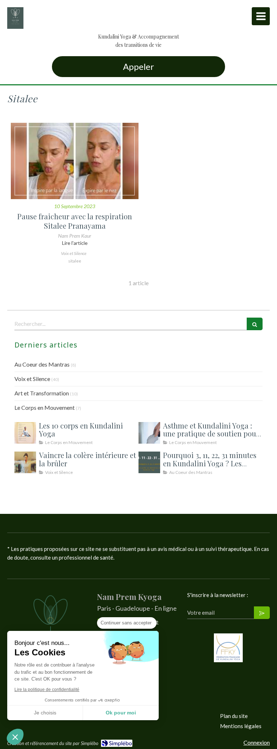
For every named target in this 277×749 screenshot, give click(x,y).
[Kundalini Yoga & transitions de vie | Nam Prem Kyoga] (15, 18)
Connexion (256, 742)
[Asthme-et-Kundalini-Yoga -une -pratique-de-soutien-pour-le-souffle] (149, 433)
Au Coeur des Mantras (42, 364)
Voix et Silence (32, 378)
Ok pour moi (121, 713)
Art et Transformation (41, 393)
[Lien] (228, 647)
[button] (15, 736)
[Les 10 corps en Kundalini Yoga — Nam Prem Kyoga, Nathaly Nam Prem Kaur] (25, 433)
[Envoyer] (262, 612)
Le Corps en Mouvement (44, 407)
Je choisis (45, 713)
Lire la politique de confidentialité (46, 689)
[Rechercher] (255, 324)
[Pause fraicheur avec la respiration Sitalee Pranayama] (74, 161)
